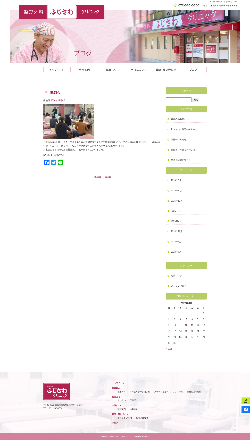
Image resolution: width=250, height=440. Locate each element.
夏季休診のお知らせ (181, 160)
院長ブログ (176, 275)
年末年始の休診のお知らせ (184, 129)
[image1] (68, 136)
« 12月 (169, 349)
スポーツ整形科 (161, 392)
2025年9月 (176, 211)
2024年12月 (176, 231)
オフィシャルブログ (193, 69)
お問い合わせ (142, 418)
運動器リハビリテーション (184, 149)
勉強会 (96, 176)
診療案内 (84, 69)
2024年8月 (176, 241)
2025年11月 (176, 201)
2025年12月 (176, 190)
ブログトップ (186, 90)
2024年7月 (176, 252)
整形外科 (122, 392)
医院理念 (134, 400)
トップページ (57, 69)
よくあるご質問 (125, 418)
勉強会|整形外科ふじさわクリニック (224, 2)
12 (186, 325)
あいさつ (122, 400)
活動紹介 (134, 409)
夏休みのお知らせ (180, 119)
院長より (111, 69)
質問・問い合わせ (165, 69)
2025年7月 (176, 221)
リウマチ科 (178, 392)
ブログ (115, 423)
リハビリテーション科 (140, 392)
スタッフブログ (178, 286)
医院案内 (122, 409)
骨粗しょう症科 (194, 392)
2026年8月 (176, 180)
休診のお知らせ (178, 139)
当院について (138, 69)
